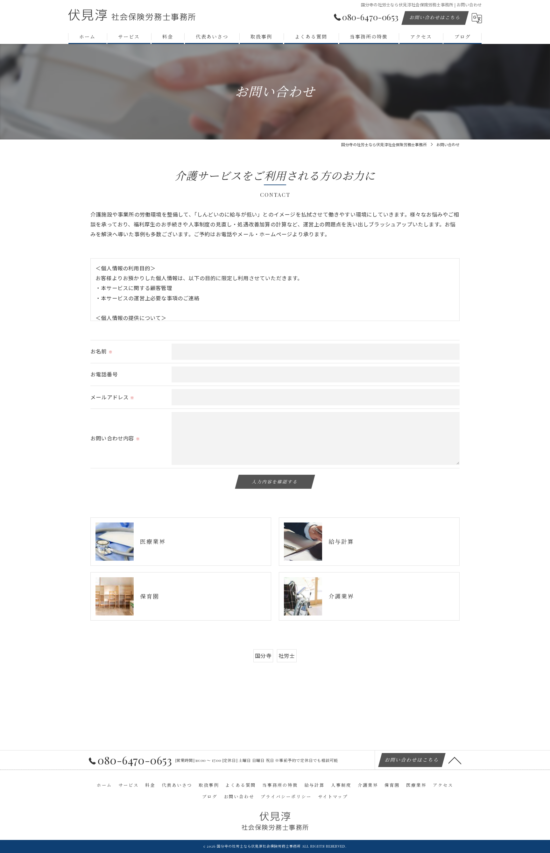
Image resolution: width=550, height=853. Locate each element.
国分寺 (263, 655)
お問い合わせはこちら (435, 17)
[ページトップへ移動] (454, 760)
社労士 (287, 655)
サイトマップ (333, 796)
